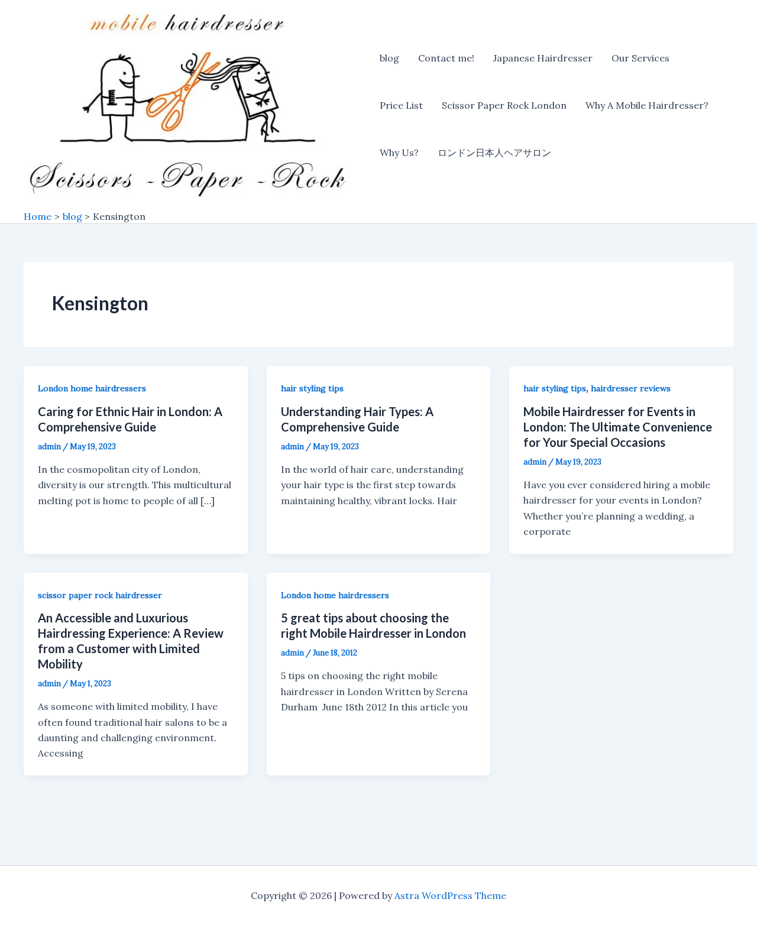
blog (389, 58)
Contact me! (446, 58)
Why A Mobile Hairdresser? (647, 105)
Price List (401, 105)
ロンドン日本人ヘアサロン (494, 152)
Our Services (640, 58)
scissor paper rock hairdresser (100, 595)
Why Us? (399, 152)
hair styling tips (312, 388)
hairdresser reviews (631, 388)
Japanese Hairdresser (543, 58)
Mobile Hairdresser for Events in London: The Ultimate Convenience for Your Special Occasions (617, 426)
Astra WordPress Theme (450, 895)
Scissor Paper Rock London (504, 105)
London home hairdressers (92, 388)
